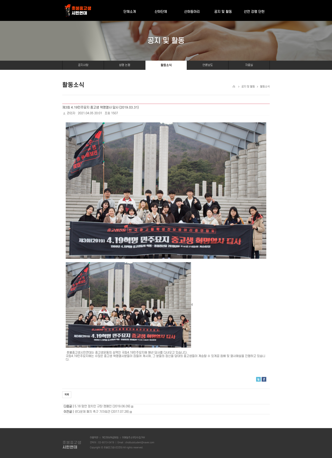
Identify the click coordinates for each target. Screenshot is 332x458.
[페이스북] (264, 379)
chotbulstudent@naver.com (139, 442)
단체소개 (129, 12)
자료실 (249, 65)
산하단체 (161, 12)
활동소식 (166, 65)
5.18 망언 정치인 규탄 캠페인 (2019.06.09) (102, 406)
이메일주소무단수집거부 (133, 437)
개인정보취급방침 (110, 437)
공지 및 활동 (223, 12)
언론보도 (207, 65)
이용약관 (94, 437)
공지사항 (83, 65)
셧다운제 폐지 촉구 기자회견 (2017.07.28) (102, 411)
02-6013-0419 (106, 442)
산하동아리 (192, 12)
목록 (66, 394)
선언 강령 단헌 (254, 12)
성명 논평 (124, 65)
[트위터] (258, 379)
